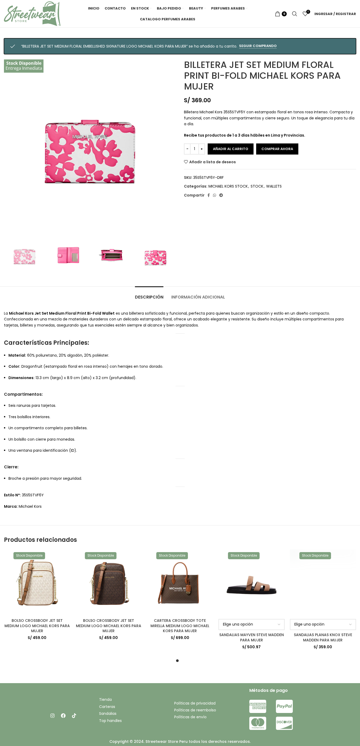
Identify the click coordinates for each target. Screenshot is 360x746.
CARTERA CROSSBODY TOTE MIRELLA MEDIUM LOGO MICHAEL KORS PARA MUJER (179, 625)
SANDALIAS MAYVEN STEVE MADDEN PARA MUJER (251, 637)
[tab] (149, 294)
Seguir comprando (258, 46)
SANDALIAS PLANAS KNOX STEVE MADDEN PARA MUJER (323, 637)
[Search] (294, 13)
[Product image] (37, 582)
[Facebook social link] (208, 195)
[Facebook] (63, 715)
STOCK (257, 186)
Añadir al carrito (230, 148)
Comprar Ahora (277, 148)
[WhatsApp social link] (214, 195)
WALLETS (274, 186)
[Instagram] (52, 715)
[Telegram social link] (221, 195)
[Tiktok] (74, 715)
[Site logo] (32, 13)
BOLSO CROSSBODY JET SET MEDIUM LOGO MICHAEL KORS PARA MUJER (37, 625)
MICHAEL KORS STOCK (228, 186)
